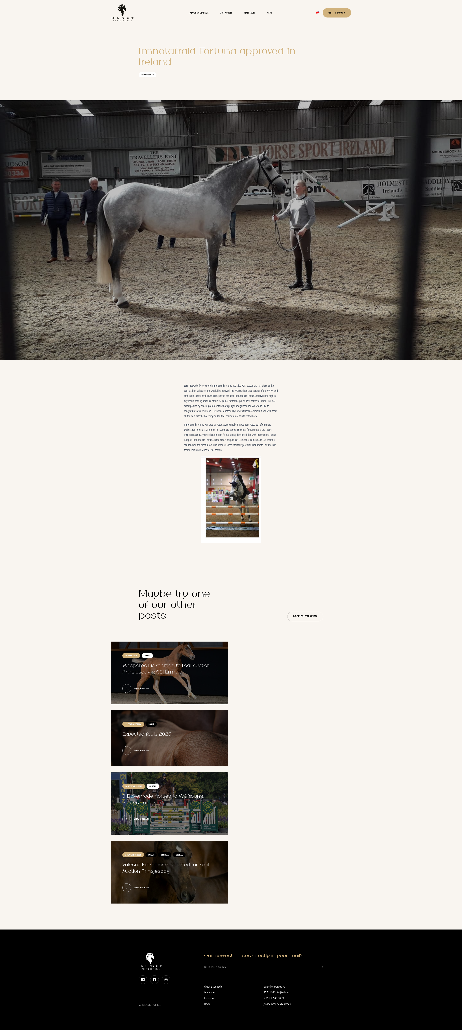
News (269, 12)
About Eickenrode (199, 12)
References (249, 12)
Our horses (226, 12)
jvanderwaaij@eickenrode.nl (278, 1004)
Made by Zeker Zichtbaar (150, 1005)
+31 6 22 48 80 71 (274, 998)
